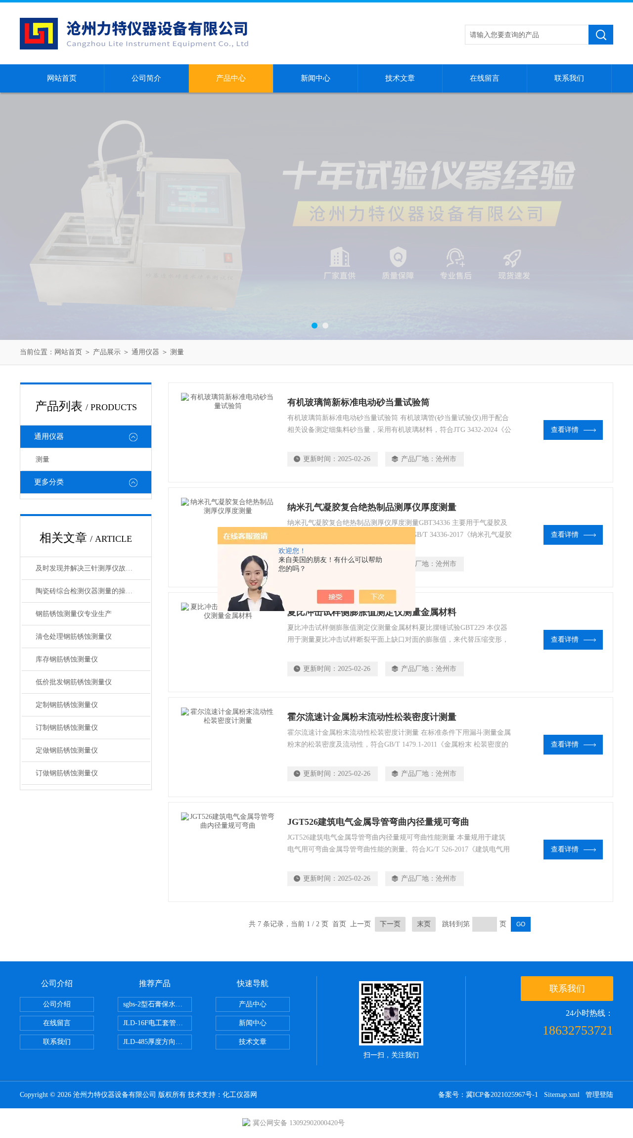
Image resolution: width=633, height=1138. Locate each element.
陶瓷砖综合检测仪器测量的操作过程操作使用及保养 (93, 591)
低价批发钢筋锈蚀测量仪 (74, 682)
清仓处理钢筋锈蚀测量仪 (74, 636)
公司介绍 (57, 1004)
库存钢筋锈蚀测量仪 (67, 659)
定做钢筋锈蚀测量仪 (67, 750)
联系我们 (569, 78)
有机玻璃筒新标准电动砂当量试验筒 (358, 402)
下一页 (390, 924)
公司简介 (146, 78)
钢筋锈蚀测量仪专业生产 (74, 613)
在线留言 (484, 78)
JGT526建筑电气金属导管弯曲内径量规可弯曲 (378, 822)
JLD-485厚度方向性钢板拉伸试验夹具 (157, 1041)
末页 (424, 924)
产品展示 (107, 352)
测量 (177, 352)
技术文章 (400, 78)
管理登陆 (599, 1094)
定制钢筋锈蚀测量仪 (67, 705)
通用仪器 (145, 352)
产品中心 (231, 78)
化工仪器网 (240, 1094)
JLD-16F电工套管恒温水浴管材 (157, 1023)
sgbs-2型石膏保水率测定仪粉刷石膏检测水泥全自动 (157, 1004)
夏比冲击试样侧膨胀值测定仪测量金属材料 (371, 612)
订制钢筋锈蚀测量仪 (67, 727)
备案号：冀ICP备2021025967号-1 (488, 1094)
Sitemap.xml (562, 1094)
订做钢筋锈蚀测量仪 (67, 773)
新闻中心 (315, 78)
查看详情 (565, 429)
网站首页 (62, 78)
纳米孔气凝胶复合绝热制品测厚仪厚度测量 (371, 507)
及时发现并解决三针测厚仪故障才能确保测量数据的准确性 (93, 568)
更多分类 (49, 482)
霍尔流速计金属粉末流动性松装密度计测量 (371, 717)
